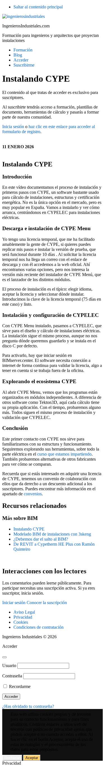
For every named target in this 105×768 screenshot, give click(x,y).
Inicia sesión (13, 126)
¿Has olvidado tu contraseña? (28, 706)
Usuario (9, 665)
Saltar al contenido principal (38, 6)
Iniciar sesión (13, 602)
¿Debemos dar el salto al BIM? (40, 539)
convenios (33, 493)
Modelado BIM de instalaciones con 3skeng (52, 534)
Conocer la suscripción (47, 602)
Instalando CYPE (29, 529)
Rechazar (12, 758)
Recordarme (19, 686)
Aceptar (31, 758)
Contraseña (12, 675)
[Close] (4, 657)
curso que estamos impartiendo (64, 454)
